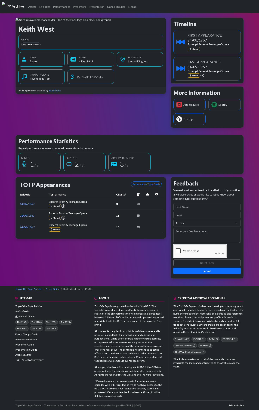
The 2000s (22, 328)
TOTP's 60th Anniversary (29, 359)
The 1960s (22, 322)
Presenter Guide (24, 344)
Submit (207, 271)
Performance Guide (26, 339)
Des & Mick (180, 339)
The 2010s (37, 328)
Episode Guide (26, 316)
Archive (17, 5)
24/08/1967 (27, 227)
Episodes (44, 6)
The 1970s (37, 322)
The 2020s (51, 328)
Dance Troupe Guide (26, 334)
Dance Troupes (116, 6)
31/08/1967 (27, 215)
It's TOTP (197, 339)
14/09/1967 (27, 204)
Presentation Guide (26, 349)
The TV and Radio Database (188, 352)
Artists (32, 6)
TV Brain (204, 345)
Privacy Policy (236, 405)
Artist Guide (53, 288)
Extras (132, 6)
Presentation (96, 6)
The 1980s (51, 322)
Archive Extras (23, 354)
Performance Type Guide (146, 184)
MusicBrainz (55, 90)
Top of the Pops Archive (28, 288)
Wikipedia (212, 320)
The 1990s (66, 322)
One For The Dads (183, 345)
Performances (61, 6)
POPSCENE (228, 339)
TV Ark (212, 339)
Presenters (79, 6)
